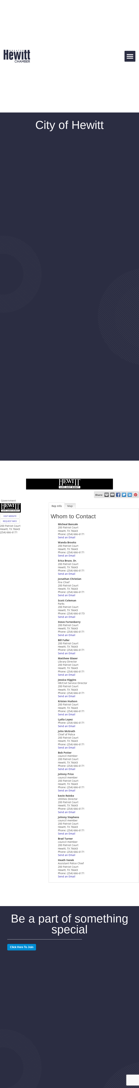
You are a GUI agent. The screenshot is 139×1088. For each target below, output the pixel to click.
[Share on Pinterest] (135, 495)
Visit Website (9, 516)
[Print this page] (106, 495)
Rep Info (57, 506)
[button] (130, 56)
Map (70, 506)
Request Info (10, 521)
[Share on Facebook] (118, 495)
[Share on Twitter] (124, 495)
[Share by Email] (112, 495)
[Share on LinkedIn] (130, 495)
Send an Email (66, 537)
